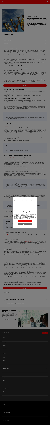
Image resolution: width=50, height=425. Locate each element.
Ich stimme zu (25, 220)
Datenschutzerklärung (27, 226)
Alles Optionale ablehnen (25, 224)
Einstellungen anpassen (19, 226)
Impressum (32, 226)
